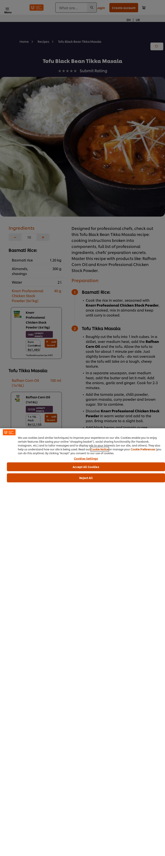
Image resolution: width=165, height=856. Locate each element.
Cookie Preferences (143, 449)
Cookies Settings (86, 458)
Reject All (85, 478)
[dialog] (82, 642)
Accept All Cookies (86, 467)
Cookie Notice (99, 449)
